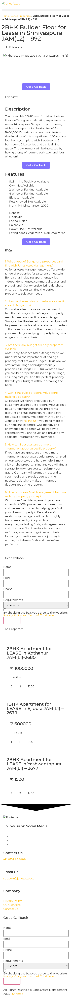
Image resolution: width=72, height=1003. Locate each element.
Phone (7, 589)
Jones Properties (20, 16)
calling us (30, 420)
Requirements (13, 600)
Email (7, 578)
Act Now (12, 620)
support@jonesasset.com (20, 878)
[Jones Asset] (11, 4)
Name (7, 567)
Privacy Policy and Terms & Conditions (28, 615)
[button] (36, 10)
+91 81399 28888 (14, 859)
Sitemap (17, 993)
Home (5, 16)
